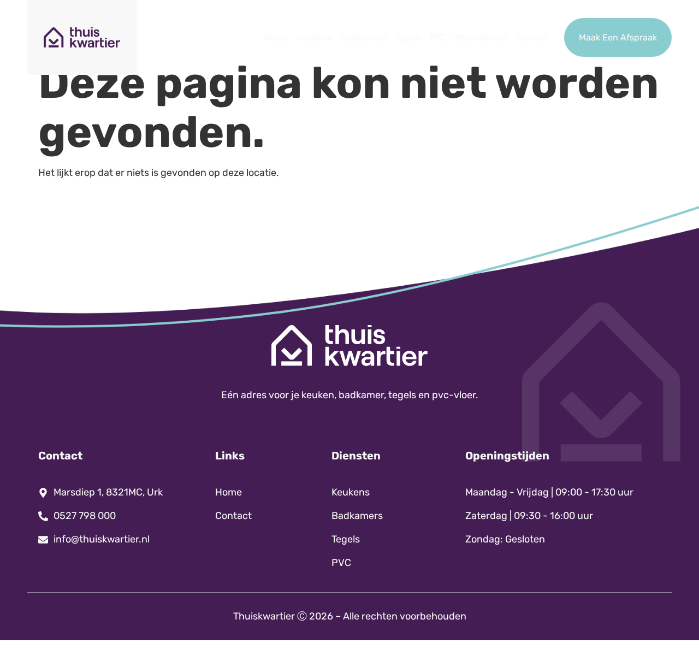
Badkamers (363, 37)
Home (276, 37)
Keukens (314, 37)
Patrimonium (481, 37)
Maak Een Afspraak (618, 37)
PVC (437, 37)
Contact (532, 37)
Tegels (407, 37)
